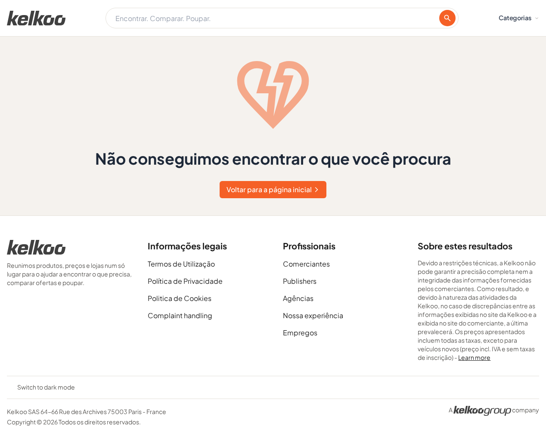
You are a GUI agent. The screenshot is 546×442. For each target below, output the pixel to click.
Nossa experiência (313, 315)
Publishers (299, 280)
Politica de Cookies (179, 298)
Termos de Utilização (181, 263)
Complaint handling (180, 315)
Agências (298, 298)
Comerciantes (306, 263)
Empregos (300, 332)
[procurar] (447, 18)
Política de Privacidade (185, 280)
